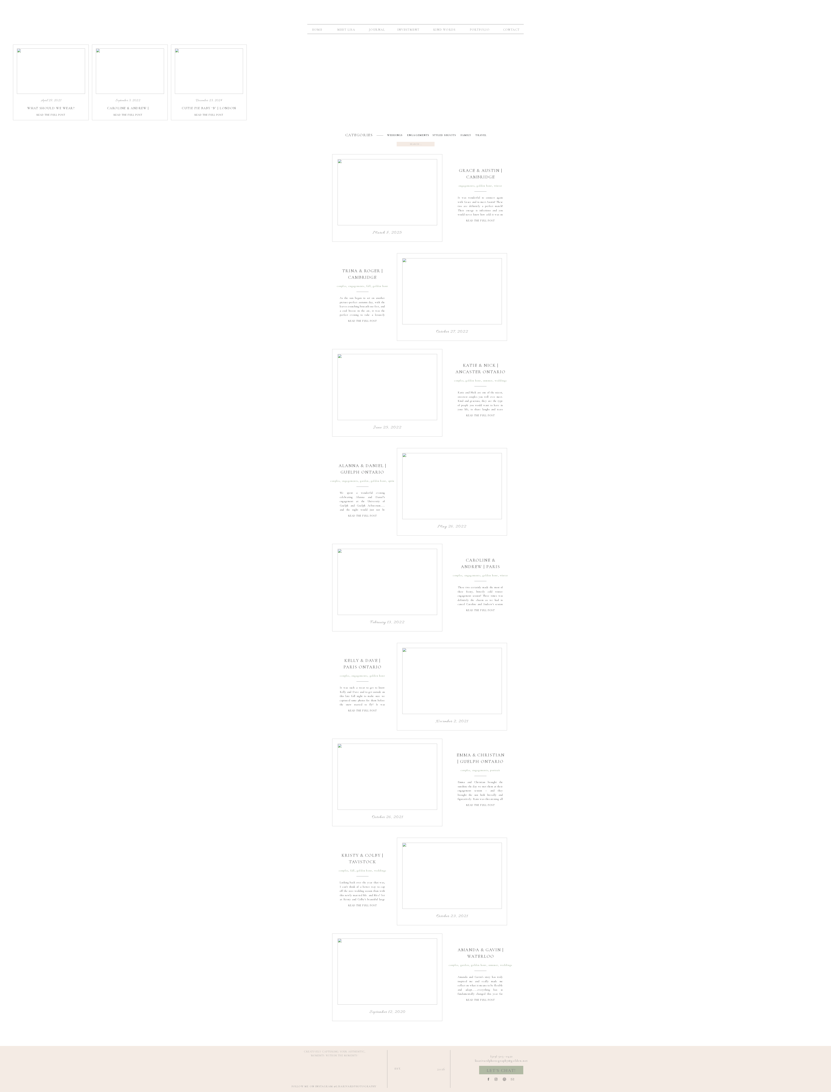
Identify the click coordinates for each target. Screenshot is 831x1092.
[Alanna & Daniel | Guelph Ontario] (452, 486)
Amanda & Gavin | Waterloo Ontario (481, 956)
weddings (501, 380)
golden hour (484, 185)
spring (392, 480)
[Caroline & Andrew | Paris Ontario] (387, 582)
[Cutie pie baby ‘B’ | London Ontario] (209, 71)
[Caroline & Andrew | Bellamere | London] (130, 71)
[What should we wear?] (51, 71)
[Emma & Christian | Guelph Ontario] (387, 777)
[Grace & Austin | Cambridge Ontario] (387, 192)
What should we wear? (50, 108)
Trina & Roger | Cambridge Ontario (362, 277)
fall (368, 286)
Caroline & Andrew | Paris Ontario (480, 567)
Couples (341, 286)
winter (498, 185)
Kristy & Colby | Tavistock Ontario (362, 862)
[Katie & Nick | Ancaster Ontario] (387, 387)
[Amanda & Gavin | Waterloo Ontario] (387, 971)
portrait (495, 770)
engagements (467, 185)
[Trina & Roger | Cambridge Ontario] (452, 291)
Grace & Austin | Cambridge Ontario (480, 177)
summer (488, 380)
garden (364, 480)
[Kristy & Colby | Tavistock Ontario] (452, 876)
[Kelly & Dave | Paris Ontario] (452, 681)
